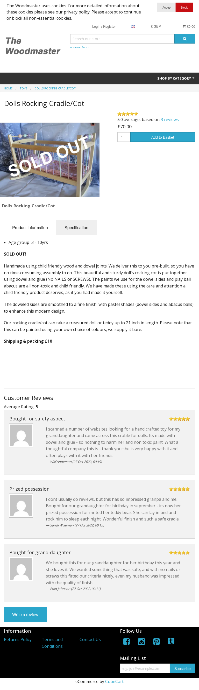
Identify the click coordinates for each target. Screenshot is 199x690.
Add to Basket (162, 137)
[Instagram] (141, 642)
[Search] (184, 39)
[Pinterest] (156, 642)
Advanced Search (79, 47)
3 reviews (170, 119)
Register (109, 26)
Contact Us (90, 639)
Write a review (25, 614)
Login (96, 26)
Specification (76, 227)
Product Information (30, 227)
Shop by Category (174, 78)
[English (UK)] (133, 26)
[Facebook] (126, 642)
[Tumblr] (171, 642)
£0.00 (190, 26)
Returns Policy (18, 639)
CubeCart (114, 681)
